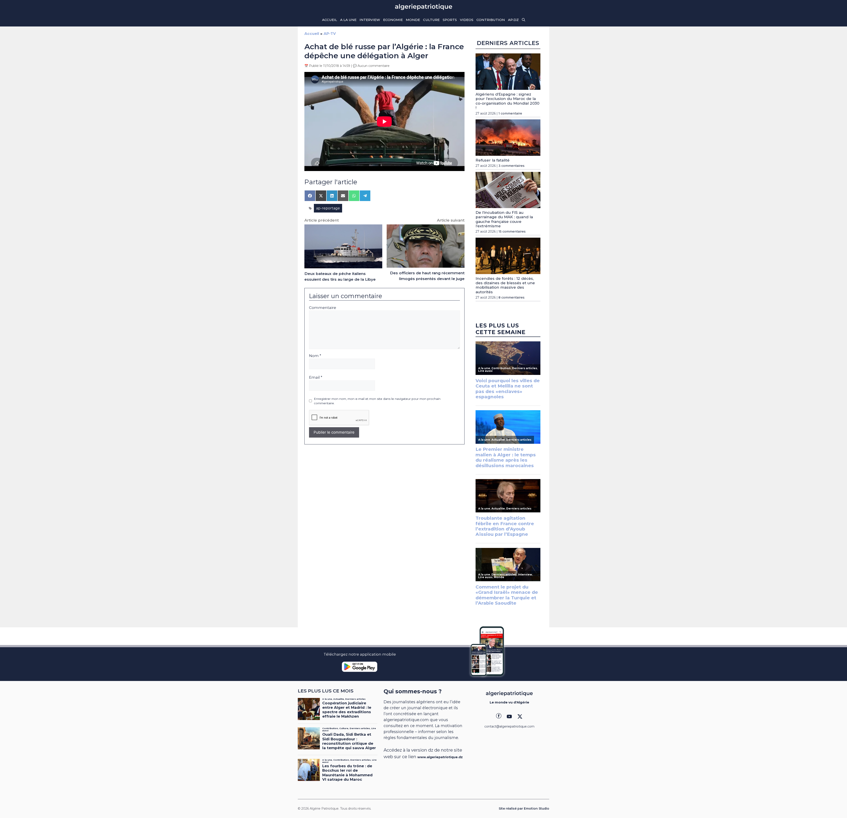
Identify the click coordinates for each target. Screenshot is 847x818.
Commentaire (322, 307)
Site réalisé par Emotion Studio (524, 808)
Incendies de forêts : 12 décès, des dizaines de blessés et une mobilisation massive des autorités (505, 285)
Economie (393, 20)
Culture (431, 20)
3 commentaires (511, 166)
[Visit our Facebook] (498, 716)
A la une (348, 20)
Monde (413, 20)
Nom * (315, 356)
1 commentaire (510, 113)
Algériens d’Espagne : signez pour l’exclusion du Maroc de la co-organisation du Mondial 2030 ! (507, 101)
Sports (450, 20)
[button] (523, 19)
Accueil (329, 20)
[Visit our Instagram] (509, 716)
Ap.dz (513, 20)
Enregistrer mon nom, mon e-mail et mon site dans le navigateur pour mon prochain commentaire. (377, 401)
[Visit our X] (519, 716)
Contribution (490, 20)
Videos (466, 20)
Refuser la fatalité (493, 160)
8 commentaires (511, 297)
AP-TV (330, 33)
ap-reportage (328, 208)
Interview (370, 20)
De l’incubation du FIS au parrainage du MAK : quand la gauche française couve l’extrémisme (504, 219)
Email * (315, 377)
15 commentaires (512, 232)
